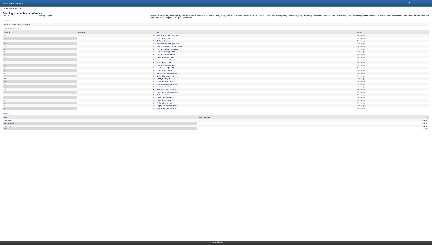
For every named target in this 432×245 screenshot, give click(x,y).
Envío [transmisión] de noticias (166, 52)
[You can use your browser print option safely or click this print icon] (409, 3)
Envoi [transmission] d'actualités (166, 60)
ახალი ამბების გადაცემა (165, 70)
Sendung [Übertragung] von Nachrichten (169, 46)
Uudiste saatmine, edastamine (166, 54)
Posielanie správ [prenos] (164, 100)
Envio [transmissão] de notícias (166, 95)
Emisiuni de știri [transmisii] (165, 97)
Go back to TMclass (216, 242)
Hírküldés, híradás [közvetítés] (166, 65)
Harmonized (8, 121)
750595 (425, 129)
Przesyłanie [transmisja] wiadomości (168, 92)
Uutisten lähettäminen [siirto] (165, 57)
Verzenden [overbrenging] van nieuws (168, 87)
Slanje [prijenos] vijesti (164, 62)
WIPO (6, 129)
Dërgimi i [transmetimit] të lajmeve (167, 106)
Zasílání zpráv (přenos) (164, 41)
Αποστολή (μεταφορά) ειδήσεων (168, 49)
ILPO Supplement (9, 123)
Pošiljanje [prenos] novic (164, 103)
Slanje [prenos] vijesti (163, 38)
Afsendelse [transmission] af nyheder (168, 44)
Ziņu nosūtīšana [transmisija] (165, 76)
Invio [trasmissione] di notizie (165, 68)
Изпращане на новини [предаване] (168, 35)
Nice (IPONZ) (8, 126)
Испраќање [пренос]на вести (166, 81)
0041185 (425, 121)
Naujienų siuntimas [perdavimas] (167, 73)
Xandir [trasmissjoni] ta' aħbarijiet (167, 84)
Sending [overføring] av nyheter (166, 89)
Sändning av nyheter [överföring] (167, 108)
